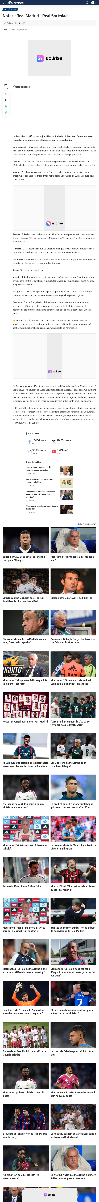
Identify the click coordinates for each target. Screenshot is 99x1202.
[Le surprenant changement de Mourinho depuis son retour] (66, 470)
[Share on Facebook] (15, 23)
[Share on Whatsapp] (6, 106)
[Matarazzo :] (66, 495)
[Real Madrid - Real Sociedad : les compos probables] (66, 483)
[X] (61, 441)
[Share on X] (19, 23)
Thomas (6, 29)
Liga (5, 9)
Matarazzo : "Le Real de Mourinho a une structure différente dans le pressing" (40, 494)
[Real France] (17, 2)
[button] (5, 2)
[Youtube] (61, 451)
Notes (13, 9)
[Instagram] (37, 451)
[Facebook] (37, 441)
